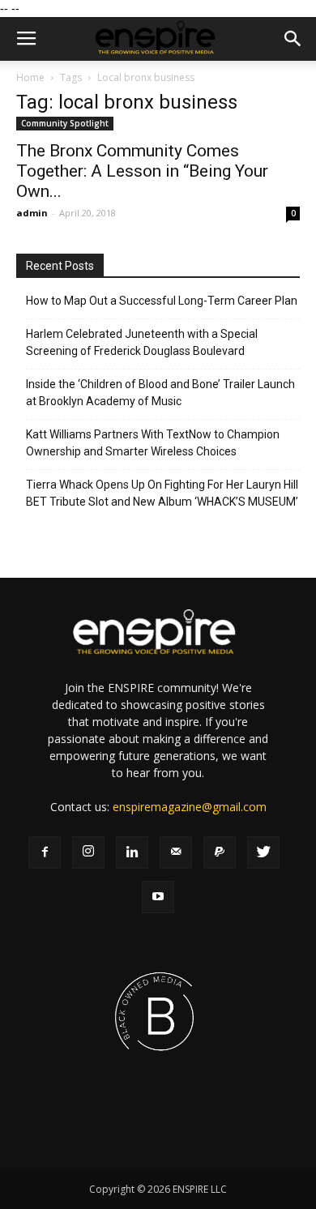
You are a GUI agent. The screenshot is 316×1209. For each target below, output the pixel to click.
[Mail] (176, 852)
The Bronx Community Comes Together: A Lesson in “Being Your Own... (142, 171)
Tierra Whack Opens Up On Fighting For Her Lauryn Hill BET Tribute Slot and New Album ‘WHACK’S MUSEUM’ (162, 493)
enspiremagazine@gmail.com (190, 806)
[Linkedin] (132, 852)
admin (32, 213)
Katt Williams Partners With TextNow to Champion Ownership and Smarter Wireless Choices (153, 443)
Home (30, 77)
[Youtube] (158, 897)
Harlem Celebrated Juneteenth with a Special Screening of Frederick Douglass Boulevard (142, 342)
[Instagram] (88, 852)
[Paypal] (219, 852)
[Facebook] (44, 852)
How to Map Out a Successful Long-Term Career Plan (161, 300)
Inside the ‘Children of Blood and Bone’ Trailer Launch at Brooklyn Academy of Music (160, 393)
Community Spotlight (65, 123)
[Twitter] (263, 852)
